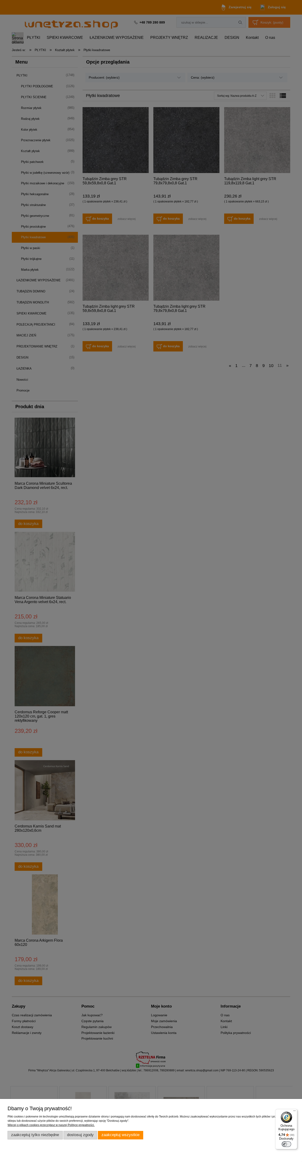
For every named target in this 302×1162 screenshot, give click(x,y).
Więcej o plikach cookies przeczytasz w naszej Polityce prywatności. (51, 1125)
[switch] (286, 1144)
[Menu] (294, 1112)
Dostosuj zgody (80, 1135)
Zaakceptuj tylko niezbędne (35, 1135)
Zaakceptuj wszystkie (120, 1135)
